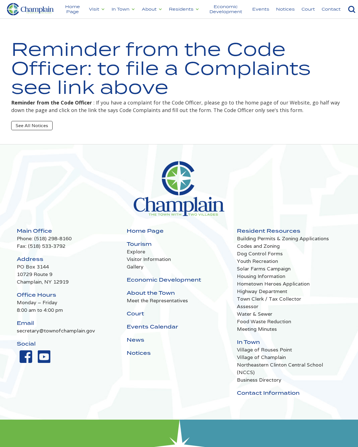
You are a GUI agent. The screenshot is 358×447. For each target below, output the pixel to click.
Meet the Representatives (157, 300)
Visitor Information (149, 259)
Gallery (135, 266)
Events (260, 9)
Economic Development (225, 9)
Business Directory (259, 380)
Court (308, 9)
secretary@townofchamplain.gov (56, 330)
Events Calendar (152, 326)
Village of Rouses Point (264, 349)
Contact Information (268, 392)
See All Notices (32, 126)
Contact (331, 9)
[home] (30, 9)
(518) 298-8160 (53, 238)
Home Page (72, 9)
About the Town (151, 292)
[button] (97, 9)
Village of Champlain (261, 357)
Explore (136, 251)
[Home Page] (179, 191)
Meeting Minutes (257, 329)
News (135, 339)
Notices (285, 9)
